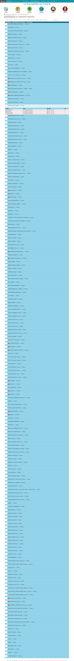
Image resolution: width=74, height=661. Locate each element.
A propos (43, 1)
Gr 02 (11, 19)
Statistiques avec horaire (10, 16)
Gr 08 (36, 19)
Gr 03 (15, 19)
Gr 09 (41, 19)
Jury (16, 16)
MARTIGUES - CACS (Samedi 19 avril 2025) (21, 14)
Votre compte (25, 1)
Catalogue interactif (22, 16)
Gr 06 (28, 19)
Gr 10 (45, 19)
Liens (48, 1)
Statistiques (9, 14)
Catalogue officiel (30, 16)
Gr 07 (32, 19)
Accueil (3, 1)
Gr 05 (24, 19)
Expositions (9, 1)
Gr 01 (7, 19)
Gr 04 (19, 19)
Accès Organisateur (35, 1)
